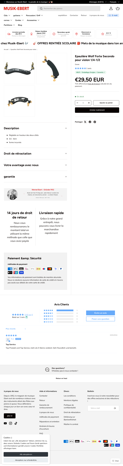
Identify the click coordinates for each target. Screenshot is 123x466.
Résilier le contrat (71, 424)
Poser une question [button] (100, 319)
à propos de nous (97, 15)
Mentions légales (71, 400)
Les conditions (70, 396)
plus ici (9, 416)
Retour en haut (61, 378)
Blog (20, 25)
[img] (11, 335)
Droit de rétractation (72, 412)
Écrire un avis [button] (100, 313)
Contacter (74, 15)
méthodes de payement (49, 417)
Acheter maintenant (97, 110)
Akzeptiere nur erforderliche (26, 460)
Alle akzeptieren (26, 454)
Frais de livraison (94, 84)
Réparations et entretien (49, 421)
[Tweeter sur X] (85, 121)
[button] (117, 8)
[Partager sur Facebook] (90, 121)
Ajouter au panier (106, 103)
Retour (84, 15)
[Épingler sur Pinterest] (94, 121)
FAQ (41, 433)
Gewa (77, 64)
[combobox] (68, 8)
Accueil (6, 49)
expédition (62, 15)
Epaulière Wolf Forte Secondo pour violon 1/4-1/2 (24, 49)
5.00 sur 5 (29, 315)
